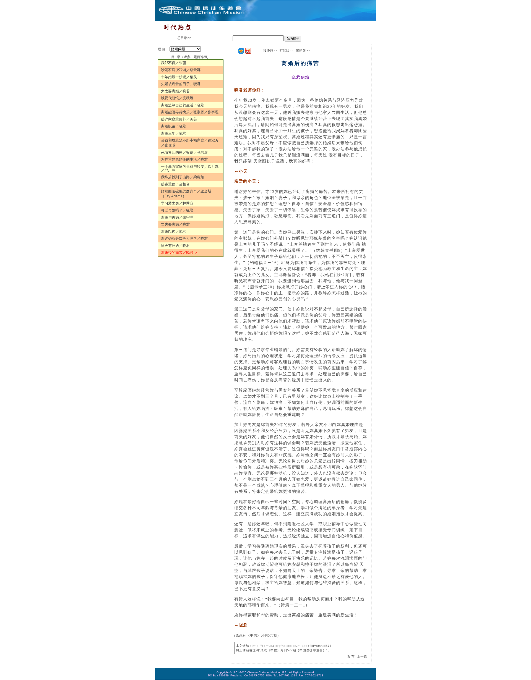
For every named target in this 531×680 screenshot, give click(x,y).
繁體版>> (303, 51)
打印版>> (286, 51)
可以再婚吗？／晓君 (177, 210)
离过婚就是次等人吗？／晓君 (184, 238)
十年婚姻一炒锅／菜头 (179, 77)
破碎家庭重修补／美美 (179, 119)
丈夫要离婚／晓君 (175, 224)
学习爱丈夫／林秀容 (177, 203)
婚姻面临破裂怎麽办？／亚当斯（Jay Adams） (186, 193)
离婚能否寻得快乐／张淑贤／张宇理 (189, 112)
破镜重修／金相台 (175, 184)
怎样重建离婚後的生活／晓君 (184, 159)
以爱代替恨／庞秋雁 (177, 98)
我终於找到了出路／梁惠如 (182, 177)
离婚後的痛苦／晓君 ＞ (179, 252)
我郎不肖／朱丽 (173, 63)
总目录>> (184, 38)
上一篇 (362, 656)
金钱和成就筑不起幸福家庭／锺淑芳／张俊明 (189, 142)
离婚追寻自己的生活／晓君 (182, 105)
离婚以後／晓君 (173, 126)
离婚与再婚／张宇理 (177, 217)
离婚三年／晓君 (173, 133)
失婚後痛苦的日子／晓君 (181, 84)
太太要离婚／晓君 (175, 91)
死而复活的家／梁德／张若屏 (184, 152)
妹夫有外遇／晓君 (175, 246)
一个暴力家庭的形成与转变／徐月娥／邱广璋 (189, 168)
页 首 (351, 656)
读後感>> (270, 51)
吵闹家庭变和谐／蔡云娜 (181, 70)
